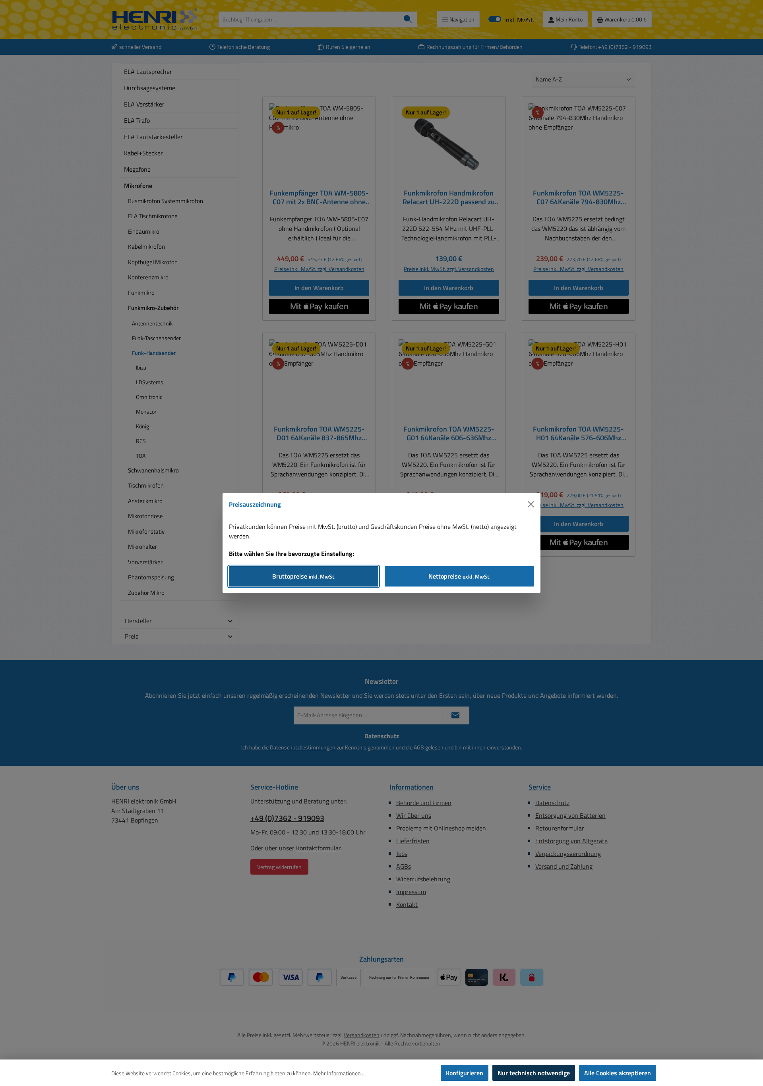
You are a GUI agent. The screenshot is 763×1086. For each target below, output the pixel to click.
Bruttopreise (303, 576)
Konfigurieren (464, 1073)
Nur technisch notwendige (534, 1073)
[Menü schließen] (531, 504)
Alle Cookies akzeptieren (617, 1073)
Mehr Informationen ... (339, 1073)
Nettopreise (459, 576)
